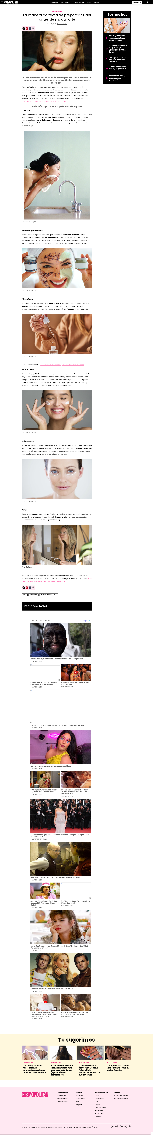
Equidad (96, 2)
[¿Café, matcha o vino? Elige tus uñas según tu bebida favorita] (118, 1053)
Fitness (89, 2)
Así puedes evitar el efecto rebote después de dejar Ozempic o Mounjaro (118, 77)
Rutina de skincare (48, 595)
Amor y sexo (54, 2)
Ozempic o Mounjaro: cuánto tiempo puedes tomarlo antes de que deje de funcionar (117, 37)
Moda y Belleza (79, 2)
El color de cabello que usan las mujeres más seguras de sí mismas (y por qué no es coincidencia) (62, 1070)
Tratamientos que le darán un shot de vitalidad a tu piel (44, 101)
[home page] (11, 2)
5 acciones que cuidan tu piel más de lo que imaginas (62, 365)
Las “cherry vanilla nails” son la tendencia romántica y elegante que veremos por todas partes (118, 49)
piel (24, 595)
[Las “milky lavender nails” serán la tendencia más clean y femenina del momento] (35, 1053)
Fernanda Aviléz (62, 24)
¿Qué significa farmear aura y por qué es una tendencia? (117, 59)
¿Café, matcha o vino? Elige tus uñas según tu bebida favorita (118, 1068)
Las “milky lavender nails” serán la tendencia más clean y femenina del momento (34, 1069)
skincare (33, 595)
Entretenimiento (66, 2)
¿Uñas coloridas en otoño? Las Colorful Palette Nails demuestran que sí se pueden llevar (89, 1070)
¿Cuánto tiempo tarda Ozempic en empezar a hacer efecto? (117, 68)
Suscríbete (137, 2)
